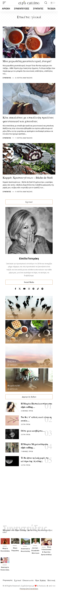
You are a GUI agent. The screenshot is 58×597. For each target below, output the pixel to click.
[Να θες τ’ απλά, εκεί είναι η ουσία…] (12, 420)
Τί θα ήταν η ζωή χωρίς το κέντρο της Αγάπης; (35, 459)
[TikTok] (37, 288)
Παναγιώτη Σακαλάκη (29, 589)
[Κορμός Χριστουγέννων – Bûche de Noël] (29, 158)
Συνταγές (7, 78)
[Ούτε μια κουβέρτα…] (12, 434)
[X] (19, 288)
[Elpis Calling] (29, 3)
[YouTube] (24, 288)
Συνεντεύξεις (14, 313)
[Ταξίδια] (29, 356)
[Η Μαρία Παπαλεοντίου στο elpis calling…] (12, 407)
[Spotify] (42, 288)
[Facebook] (15, 288)
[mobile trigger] (5, 3)
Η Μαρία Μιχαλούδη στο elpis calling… (34, 445)
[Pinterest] (33, 288)
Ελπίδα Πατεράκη (29, 258)
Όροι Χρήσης (40, 580)
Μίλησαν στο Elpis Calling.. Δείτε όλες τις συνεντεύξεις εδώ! (27, 531)
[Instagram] (29, 288)
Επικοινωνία (28, 580)
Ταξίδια (11, 361)
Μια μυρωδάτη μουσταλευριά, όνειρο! (27, 61)
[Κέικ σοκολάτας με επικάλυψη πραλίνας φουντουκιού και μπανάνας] (29, 98)
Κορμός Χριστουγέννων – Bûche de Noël (28, 177)
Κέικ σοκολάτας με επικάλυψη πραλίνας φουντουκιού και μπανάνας (28, 119)
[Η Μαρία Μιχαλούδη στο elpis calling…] (12, 447)
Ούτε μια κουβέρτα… (33, 430)
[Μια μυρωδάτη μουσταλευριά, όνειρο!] (29, 42)
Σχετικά (17, 580)
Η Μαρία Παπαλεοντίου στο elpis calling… (36, 405)
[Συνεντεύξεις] (29, 307)
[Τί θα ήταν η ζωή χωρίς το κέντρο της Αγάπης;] (12, 461)
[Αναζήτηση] (46, 3)
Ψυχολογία (13, 385)
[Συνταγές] (29, 331)
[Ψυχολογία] (29, 380)
